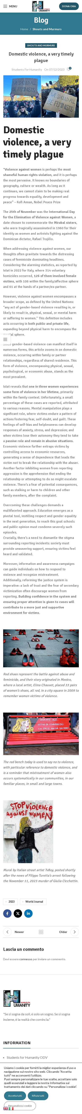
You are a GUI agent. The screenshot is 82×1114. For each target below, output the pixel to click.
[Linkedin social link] (28, 913)
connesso (25, 959)
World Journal (34, 901)
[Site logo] (41, 6)
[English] (6, 1108)
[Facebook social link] (7, 913)
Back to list (41, 932)
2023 (12, 901)
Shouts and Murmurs (47, 29)
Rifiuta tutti (38, 1095)
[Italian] (11, 1108)
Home (24, 29)
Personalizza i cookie (20, 1105)
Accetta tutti (15, 1095)
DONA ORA (69, 6)
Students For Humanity (27, 69)
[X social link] (18, 913)
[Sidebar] (5, 339)
